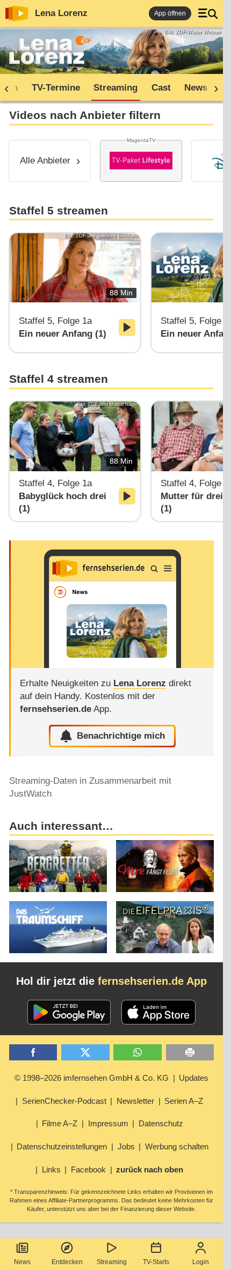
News (22, 1262)
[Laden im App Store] (158, 1012)
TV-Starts (156, 1262)
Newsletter (135, 1100)
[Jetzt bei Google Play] (69, 1012)
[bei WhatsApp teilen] (137, 1052)
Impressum (108, 1123)
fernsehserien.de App (152, 981)
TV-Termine (56, 88)
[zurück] (10, 88)
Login (200, 1262)
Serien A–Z (183, 1100)
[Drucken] (190, 1052)
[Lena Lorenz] (112, 604)
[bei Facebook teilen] (33, 1052)
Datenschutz (161, 1123)
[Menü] (208, 13)
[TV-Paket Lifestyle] (141, 161)
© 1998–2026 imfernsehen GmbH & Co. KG (92, 1077)
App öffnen (170, 13)
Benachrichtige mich (121, 736)
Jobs (126, 1146)
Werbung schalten (176, 1146)
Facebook (88, 1169)
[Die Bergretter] (58, 866)
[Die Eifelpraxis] (165, 927)
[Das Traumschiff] (58, 927)
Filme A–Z (59, 1123)
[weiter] (213, 88)
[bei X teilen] (85, 1052)
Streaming (112, 1262)
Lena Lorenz (61, 13)
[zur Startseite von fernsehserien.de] (16, 13)
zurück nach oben (149, 1169)
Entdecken (67, 1262)
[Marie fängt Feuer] (165, 866)
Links (51, 1169)
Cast (161, 88)
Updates (193, 1077)
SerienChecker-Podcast (64, 1100)
